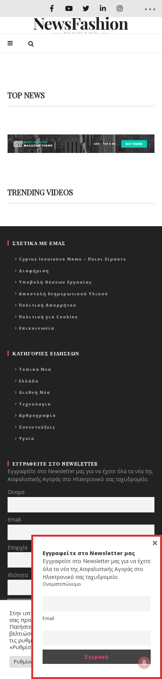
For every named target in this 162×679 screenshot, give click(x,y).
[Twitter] (85, 8)
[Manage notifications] (144, 662)
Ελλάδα (28, 381)
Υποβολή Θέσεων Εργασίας (55, 282)
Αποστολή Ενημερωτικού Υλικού (63, 293)
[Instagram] (119, 8)
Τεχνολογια (35, 404)
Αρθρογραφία (37, 415)
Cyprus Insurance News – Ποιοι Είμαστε (72, 259)
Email (14, 519)
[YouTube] (68, 8)
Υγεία (26, 438)
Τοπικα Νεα (35, 369)
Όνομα (16, 491)
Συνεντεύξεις (37, 427)
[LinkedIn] (102, 8)
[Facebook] (51, 8)
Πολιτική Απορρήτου (47, 305)
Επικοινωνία (36, 328)
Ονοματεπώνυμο (62, 584)
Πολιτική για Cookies (48, 316)
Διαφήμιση (34, 270)
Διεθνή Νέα (34, 392)
